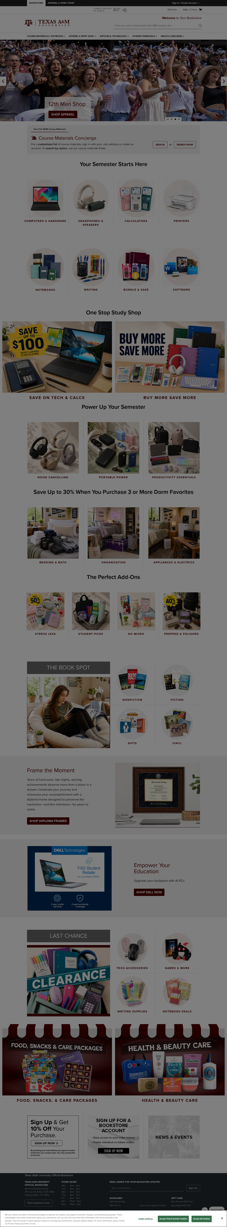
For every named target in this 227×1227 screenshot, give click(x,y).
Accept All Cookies (201, 1219)
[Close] (222, 1218)
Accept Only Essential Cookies (173, 1219)
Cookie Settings (145, 1219)
